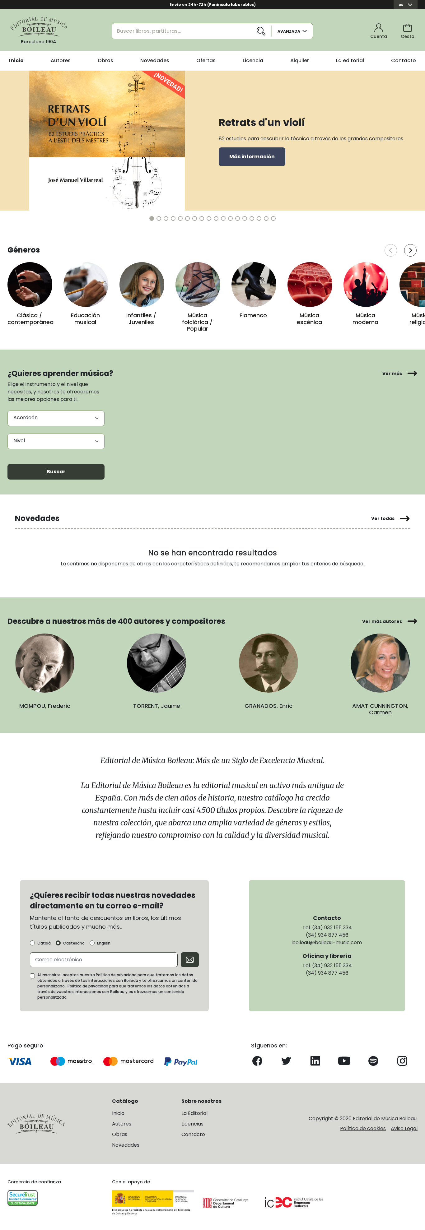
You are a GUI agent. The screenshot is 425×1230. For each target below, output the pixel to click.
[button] (151, 218)
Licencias (192, 1123)
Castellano (74, 943)
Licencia (253, 60)
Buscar (56, 471)
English (103, 943)
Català (44, 943)
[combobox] (56, 418)
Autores (61, 60)
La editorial (350, 60)
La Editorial (194, 1113)
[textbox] (56, 440)
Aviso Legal (404, 1128)
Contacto (403, 60)
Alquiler (299, 60)
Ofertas (206, 60)
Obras (105, 60)
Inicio (16, 60)
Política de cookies (363, 1128)
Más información (252, 156)
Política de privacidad (88, 986)
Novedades (154, 60)
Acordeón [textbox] (25, 417)
